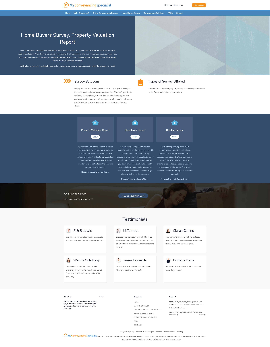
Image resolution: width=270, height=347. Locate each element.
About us (168, 5)
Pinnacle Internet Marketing (173, 332)
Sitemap (196, 312)
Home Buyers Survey (131, 13)
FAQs (170, 13)
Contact (179, 13)
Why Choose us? (81, 13)
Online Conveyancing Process (105, 13)
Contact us (178, 5)
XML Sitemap (202, 313)
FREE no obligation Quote (133, 195)
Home (67, 13)
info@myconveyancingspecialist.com (188, 302)
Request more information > (95, 172)
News (101, 297)
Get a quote (199, 5)
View (95, 136)
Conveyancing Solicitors (154, 13)
